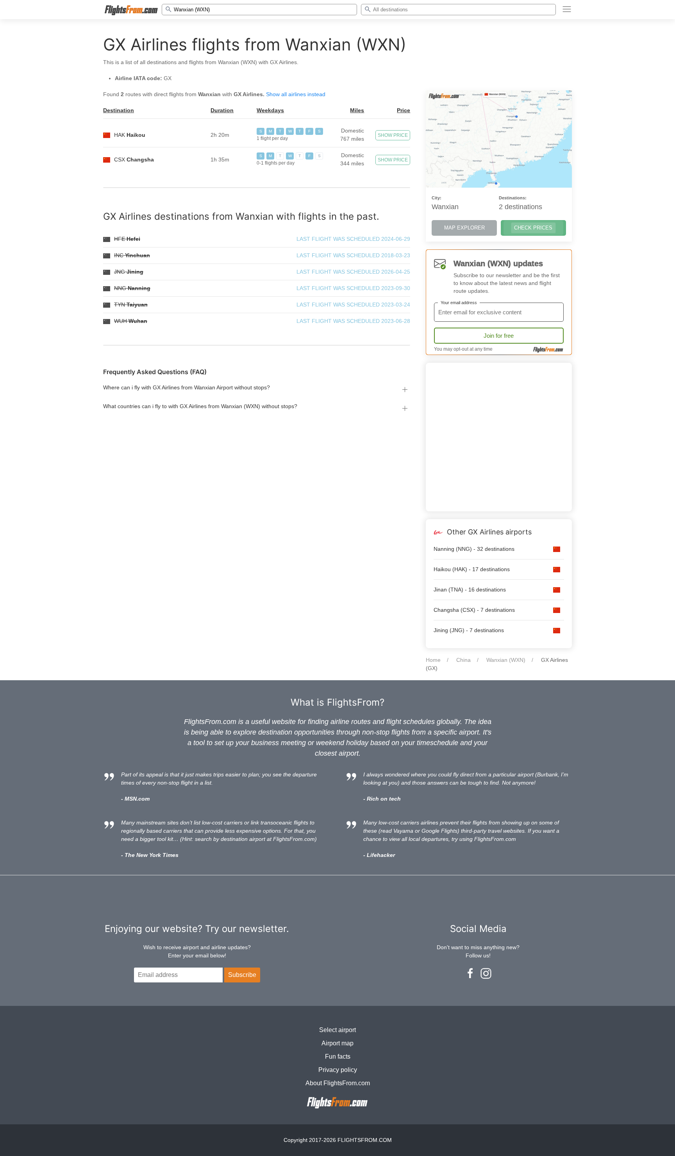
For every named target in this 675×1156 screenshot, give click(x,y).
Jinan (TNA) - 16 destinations (470, 589)
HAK (129, 135)
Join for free (499, 335)
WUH (130, 321)
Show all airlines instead (295, 94)
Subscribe (242, 974)
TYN (131, 304)
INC (132, 255)
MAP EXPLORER (464, 228)
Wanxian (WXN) (505, 660)
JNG (128, 272)
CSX (134, 159)
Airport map (337, 1043)
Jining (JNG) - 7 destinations (469, 630)
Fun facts (337, 1056)
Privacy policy (337, 1069)
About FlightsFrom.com (337, 1083)
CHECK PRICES (533, 228)
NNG (132, 288)
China (463, 660)
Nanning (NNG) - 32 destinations (474, 549)
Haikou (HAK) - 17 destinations (472, 569)
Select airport (337, 1030)
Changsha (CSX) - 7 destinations (474, 610)
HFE (127, 239)
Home (433, 660)
